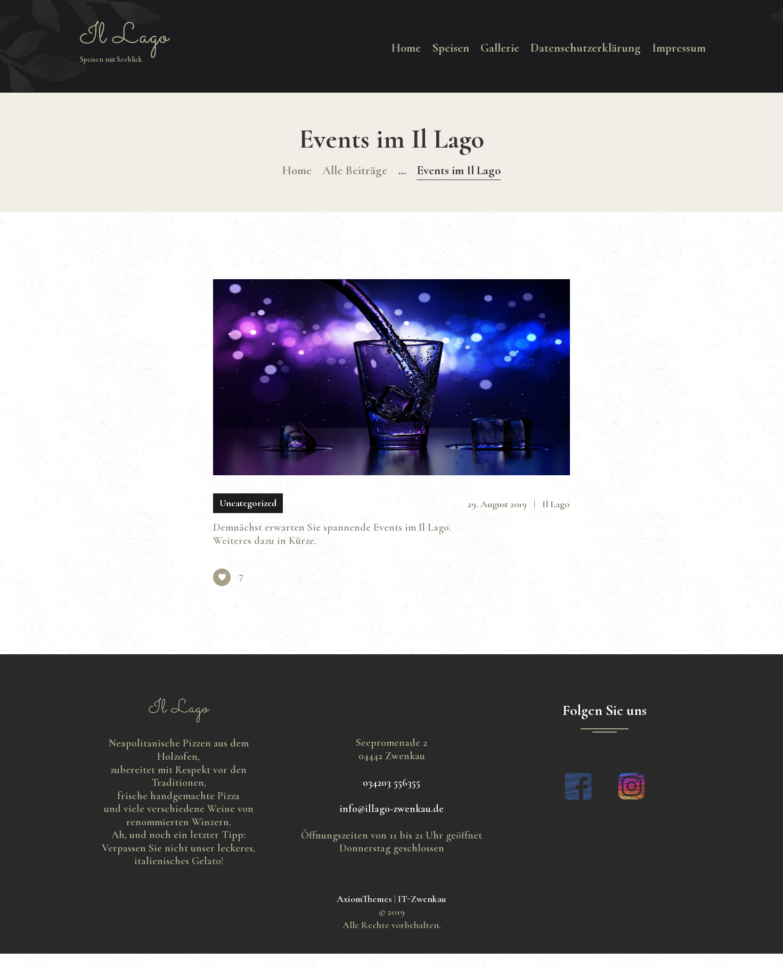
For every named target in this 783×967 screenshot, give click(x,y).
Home (297, 170)
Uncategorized (247, 503)
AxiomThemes (364, 899)
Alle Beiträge (354, 170)
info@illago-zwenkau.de (391, 808)
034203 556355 (391, 782)
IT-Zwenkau (422, 899)
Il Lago (556, 504)
